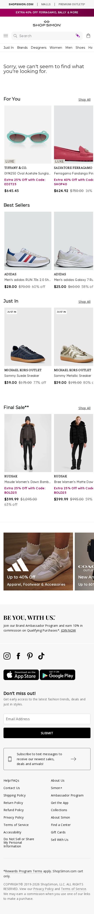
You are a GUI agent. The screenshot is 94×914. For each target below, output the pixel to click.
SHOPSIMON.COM (21, 4)
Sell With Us (59, 840)
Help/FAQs (11, 780)
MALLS (46, 4)
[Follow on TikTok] (41, 658)
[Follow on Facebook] (19, 658)
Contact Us (11, 788)
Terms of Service (16, 825)
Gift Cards (58, 832)
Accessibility (12, 832)
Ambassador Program (67, 795)
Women (56, 48)
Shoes (80, 48)
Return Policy (13, 803)
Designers (38, 48)
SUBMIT (47, 733)
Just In (8, 48)
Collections (59, 810)
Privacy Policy (13, 817)
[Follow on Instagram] (7, 658)
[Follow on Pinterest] (30, 658)
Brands (22, 48)
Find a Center (61, 825)
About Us (58, 780)
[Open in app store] (21, 679)
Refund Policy (13, 810)
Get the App (60, 803)
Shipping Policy (14, 795)
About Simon (60, 817)
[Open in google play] (57, 679)
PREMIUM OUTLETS (72, 4)
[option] (29, 150)
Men (68, 48)
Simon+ (56, 788)
